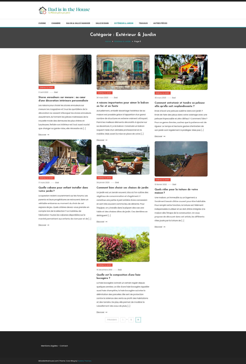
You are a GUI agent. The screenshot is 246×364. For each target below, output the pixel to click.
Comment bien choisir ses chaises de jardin (122, 187)
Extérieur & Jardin (123, 23)
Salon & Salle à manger (78, 23)
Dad (56, 92)
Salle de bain (102, 23)
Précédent (112, 319)
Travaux (143, 23)
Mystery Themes (84, 361)
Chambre (55, 23)
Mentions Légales (49, 345)
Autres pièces (160, 23)
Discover (43, 134)
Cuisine (42, 23)
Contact (64, 345)
